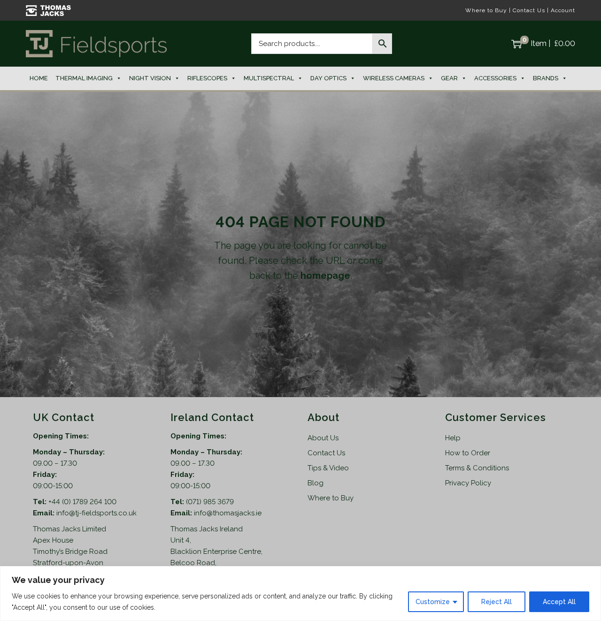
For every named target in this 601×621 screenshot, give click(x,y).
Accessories (495, 78)
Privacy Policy (468, 483)
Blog (316, 483)
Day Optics (328, 78)
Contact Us (529, 10)
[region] (300, 593)
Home (39, 78)
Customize (433, 602)
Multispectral (269, 78)
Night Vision (150, 78)
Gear (449, 78)
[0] (516, 43)
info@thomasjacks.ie (228, 513)
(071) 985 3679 (210, 502)
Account (563, 10)
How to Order (467, 453)
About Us (323, 438)
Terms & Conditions (477, 468)
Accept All (559, 602)
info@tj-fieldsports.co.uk (96, 513)
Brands (545, 78)
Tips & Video (328, 468)
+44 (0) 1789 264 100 (82, 502)
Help (453, 438)
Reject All (496, 602)
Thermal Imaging (84, 78)
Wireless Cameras (393, 78)
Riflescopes (207, 78)
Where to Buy (486, 10)
